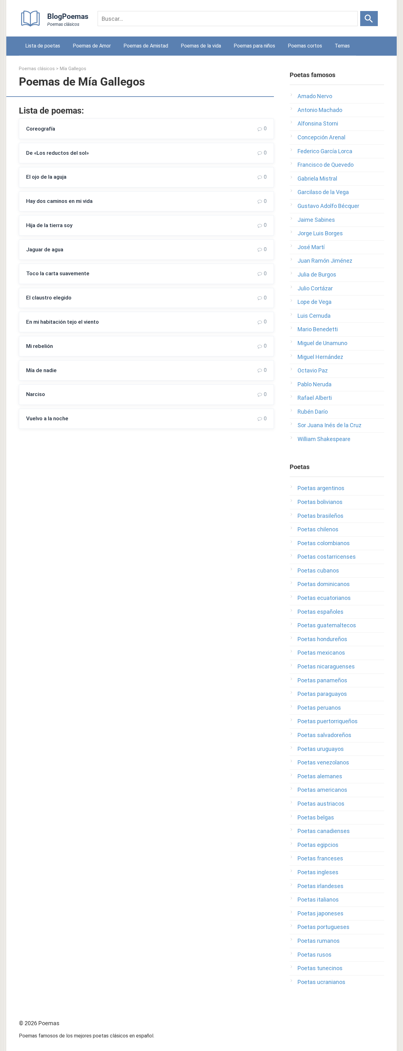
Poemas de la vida (201, 46)
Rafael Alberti (315, 397)
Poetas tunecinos (320, 968)
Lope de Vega (315, 302)
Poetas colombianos (324, 543)
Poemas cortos (305, 46)
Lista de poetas (42, 46)
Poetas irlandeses (320, 886)
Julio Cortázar (315, 288)
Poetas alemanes (320, 776)
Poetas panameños (322, 680)
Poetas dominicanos (324, 584)
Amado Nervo (315, 96)
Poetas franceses (320, 858)
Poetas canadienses (324, 831)
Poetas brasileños (320, 515)
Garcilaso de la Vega (323, 192)
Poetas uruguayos (321, 749)
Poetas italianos (318, 899)
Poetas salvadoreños (324, 735)
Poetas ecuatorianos (324, 598)
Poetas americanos (322, 789)
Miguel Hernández (320, 357)
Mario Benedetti (318, 329)
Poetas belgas (316, 817)
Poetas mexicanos (321, 652)
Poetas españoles (320, 611)
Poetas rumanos (319, 940)
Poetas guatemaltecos (327, 625)
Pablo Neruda (315, 384)
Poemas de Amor (92, 46)
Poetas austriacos (321, 803)
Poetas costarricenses (327, 556)
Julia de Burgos (317, 274)
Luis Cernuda (314, 315)
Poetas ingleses (318, 872)
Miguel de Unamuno (322, 343)
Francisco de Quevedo (326, 164)
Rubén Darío (313, 411)
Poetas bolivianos (320, 502)
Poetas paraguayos (322, 693)
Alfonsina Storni (318, 123)
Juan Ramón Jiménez (325, 260)
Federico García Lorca (325, 151)
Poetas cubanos (318, 570)
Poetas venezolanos (323, 762)
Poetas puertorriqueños (328, 721)
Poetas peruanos (319, 707)
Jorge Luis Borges (320, 233)
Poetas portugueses (323, 927)
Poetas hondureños (322, 639)
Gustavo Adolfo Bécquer (328, 206)
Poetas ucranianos (321, 982)
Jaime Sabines (316, 219)
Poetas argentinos (321, 488)
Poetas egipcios (318, 844)
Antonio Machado (320, 110)
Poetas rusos (315, 954)
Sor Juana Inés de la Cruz (329, 425)
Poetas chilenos (318, 529)
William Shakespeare (324, 439)
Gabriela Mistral (317, 178)
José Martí (311, 247)
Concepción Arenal (321, 137)
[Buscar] (369, 18)
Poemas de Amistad (145, 46)
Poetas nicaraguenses (326, 666)
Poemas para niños (254, 46)
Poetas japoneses (320, 913)
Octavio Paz (313, 370)
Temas (342, 46)
